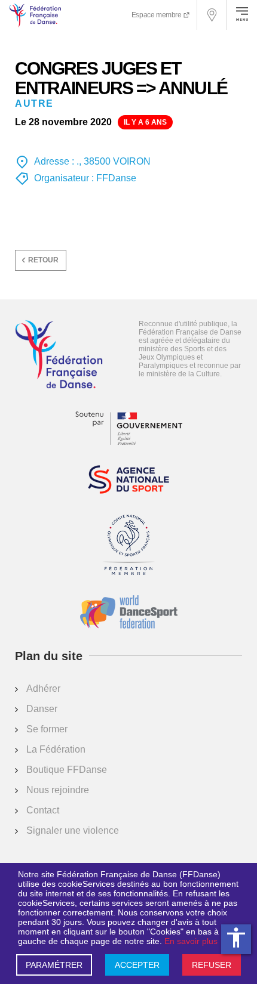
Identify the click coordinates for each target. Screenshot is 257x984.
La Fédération (55, 749)
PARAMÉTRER (54, 965)
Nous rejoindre (57, 790)
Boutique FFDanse (66, 770)
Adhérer (43, 688)
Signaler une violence (72, 830)
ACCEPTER (137, 965)
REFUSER (211, 965)
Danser (41, 709)
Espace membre (157, 15)
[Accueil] (59, 355)
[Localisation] (212, 15)
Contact (42, 810)
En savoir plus (191, 941)
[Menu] (242, 15)
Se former (47, 729)
